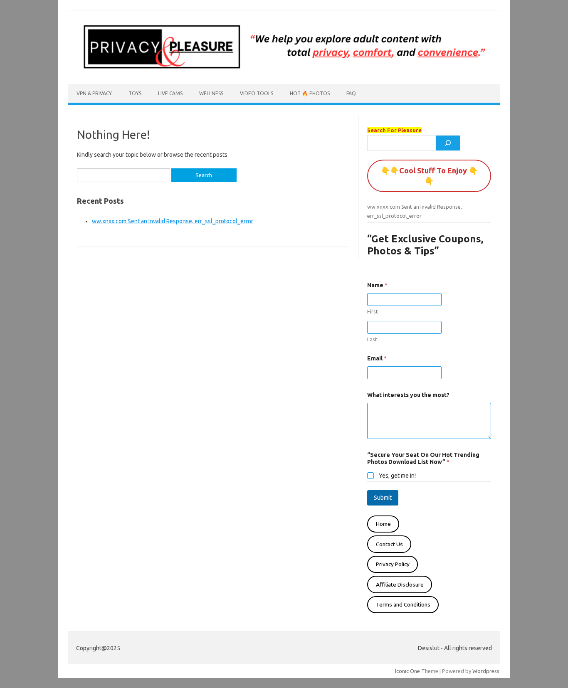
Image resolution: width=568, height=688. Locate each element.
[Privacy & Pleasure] (284, 70)
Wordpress (485, 671)
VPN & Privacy (94, 93)
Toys (134, 93)
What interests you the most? (408, 395)
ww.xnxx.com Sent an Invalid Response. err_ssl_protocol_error (172, 221)
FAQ (351, 93)
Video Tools (256, 93)
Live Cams (170, 93)
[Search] (447, 143)
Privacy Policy (393, 564)
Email (377, 358)
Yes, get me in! (397, 475)
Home (383, 523)
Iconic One (407, 671)
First (372, 311)
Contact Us (389, 544)
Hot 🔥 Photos (310, 93)
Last (372, 339)
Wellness (211, 93)
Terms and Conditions (403, 604)
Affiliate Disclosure (400, 584)
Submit (383, 497)
